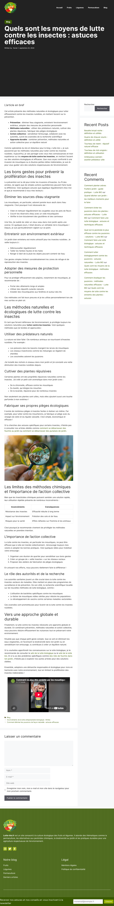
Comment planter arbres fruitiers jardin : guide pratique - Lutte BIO (95, 188)
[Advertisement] (57, 68)
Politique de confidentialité (73, 869)
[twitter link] (10, 849)
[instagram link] (5, 849)
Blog (105, 8)
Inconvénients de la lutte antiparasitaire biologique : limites (28, 720)
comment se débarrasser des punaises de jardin (44, 431)
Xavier (15, 48)
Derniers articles (10, 877)
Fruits (69, 8)
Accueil (59, 8)
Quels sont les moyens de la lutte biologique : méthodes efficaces (97, 269)
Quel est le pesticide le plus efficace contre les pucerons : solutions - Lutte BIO (97, 233)
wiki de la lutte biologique (42, 653)
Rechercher (89, 104)
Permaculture (93, 8)
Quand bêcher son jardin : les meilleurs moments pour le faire (96, 199)
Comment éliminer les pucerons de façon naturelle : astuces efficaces (33, 722)
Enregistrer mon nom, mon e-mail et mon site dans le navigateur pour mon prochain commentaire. (38, 789)
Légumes (80, 8)
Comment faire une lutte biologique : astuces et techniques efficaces (96, 221)
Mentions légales (69, 865)
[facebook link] (14, 849)
